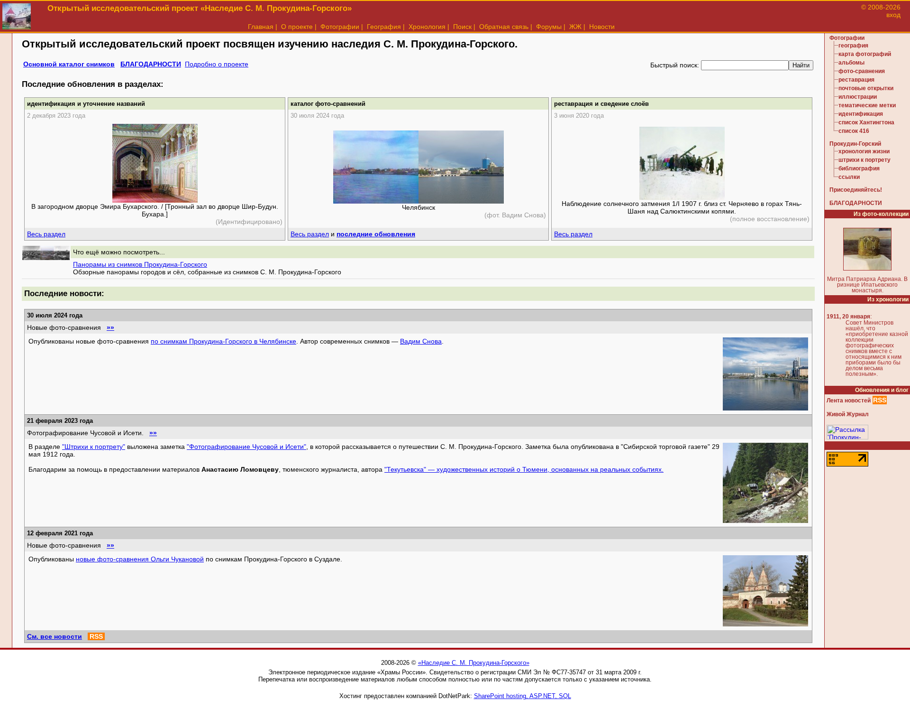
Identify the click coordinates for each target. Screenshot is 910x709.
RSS (96, 636)
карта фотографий (864, 54)
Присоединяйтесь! (855, 190)
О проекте (297, 26)
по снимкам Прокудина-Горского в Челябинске (223, 341)
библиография (859, 168)
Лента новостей (849, 400)
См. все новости (54, 636)
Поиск (462, 26)
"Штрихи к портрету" (93, 446)
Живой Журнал (848, 414)
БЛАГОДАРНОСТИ (150, 64)
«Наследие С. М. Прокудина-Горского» (473, 662)
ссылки (849, 177)
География (384, 26)
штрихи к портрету (864, 160)
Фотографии (339, 26)
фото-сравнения (861, 71)
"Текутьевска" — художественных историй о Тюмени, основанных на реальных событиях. (524, 469)
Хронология (427, 26)
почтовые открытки (865, 88)
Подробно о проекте (216, 64)
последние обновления (376, 234)
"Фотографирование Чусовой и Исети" (246, 446)
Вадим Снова (421, 341)
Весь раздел (46, 234)
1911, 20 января (848, 316)
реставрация (856, 80)
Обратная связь (503, 26)
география (853, 45)
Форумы (549, 26)
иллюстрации (857, 97)
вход (893, 15)
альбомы (851, 62)
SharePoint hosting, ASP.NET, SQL (522, 696)
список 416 (853, 131)
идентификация (860, 114)
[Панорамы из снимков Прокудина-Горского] (46, 257)
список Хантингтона (866, 122)
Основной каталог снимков (69, 64)
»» (110, 327)
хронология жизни (864, 151)
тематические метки (867, 105)
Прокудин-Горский (855, 144)
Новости (602, 26)
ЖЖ (575, 26)
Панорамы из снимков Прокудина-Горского (140, 264)
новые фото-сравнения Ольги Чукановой (140, 559)
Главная (260, 26)
